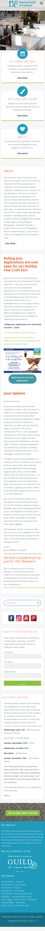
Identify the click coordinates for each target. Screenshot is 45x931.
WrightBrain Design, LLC (27, 921)
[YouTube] (26, 618)
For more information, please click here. (20, 332)
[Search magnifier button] (38, 603)
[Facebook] (11, 618)
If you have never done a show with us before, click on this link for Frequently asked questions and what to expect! (22, 340)
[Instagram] (19, 618)
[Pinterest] (34, 618)
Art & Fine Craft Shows (22, 813)
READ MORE (22, 78)
